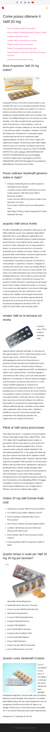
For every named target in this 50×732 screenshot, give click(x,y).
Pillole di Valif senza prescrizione (20, 44)
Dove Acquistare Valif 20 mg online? (21, 28)
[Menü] (47, 8)
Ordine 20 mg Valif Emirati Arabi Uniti (21, 48)
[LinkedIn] (29, 2)
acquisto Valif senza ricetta (17, 36)
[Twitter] (21, 2)
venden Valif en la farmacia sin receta (22, 40)
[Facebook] (17, 2)
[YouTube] (33, 2)
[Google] (25, 2)
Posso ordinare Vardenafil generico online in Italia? (27, 32)
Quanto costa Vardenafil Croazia (20, 59)
